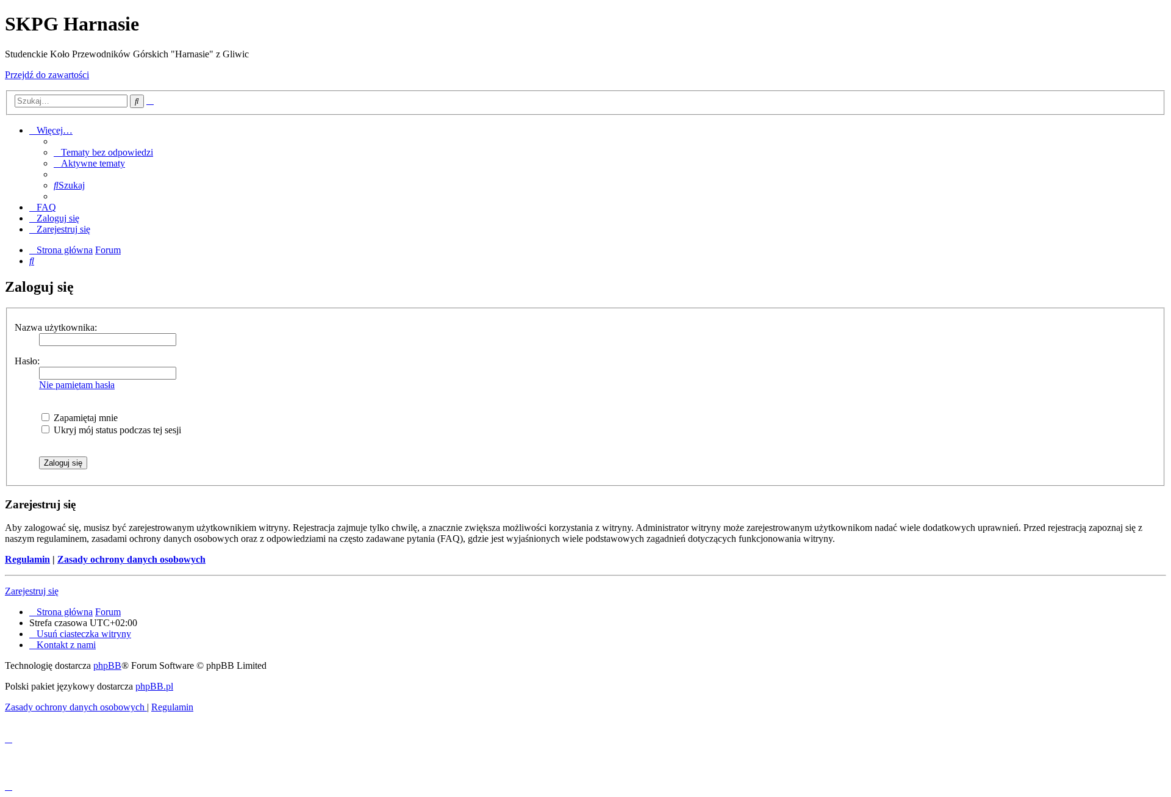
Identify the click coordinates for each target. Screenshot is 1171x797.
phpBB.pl (154, 686)
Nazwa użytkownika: (56, 327)
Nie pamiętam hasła (77, 385)
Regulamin (27, 559)
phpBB (107, 665)
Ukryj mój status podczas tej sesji (116, 430)
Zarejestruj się (32, 591)
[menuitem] (103, 152)
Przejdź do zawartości (47, 75)
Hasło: (27, 361)
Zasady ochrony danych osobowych (131, 559)
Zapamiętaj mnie (84, 418)
